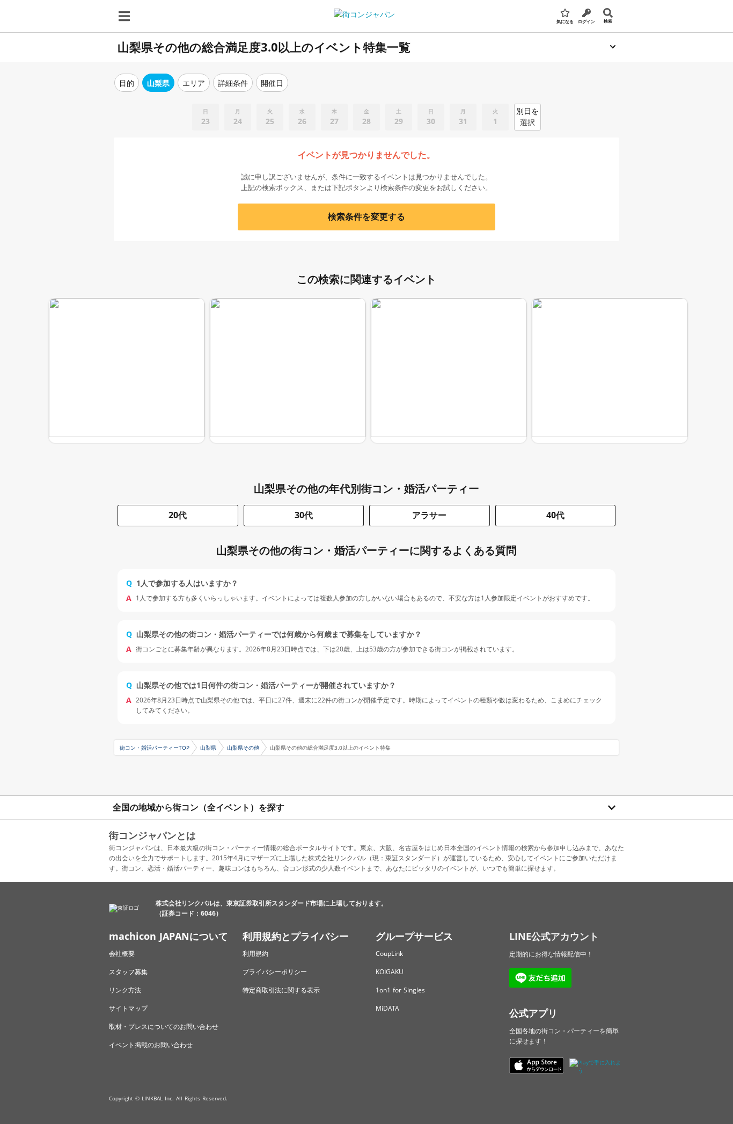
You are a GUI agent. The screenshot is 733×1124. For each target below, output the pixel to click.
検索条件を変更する (366, 216)
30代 (304, 515)
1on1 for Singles (400, 990)
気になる (565, 21)
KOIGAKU (390, 971)
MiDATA (387, 1008)
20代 (177, 515)
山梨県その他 (243, 747)
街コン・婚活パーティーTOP (154, 747)
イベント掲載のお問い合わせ (151, 1044)
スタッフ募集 (128, 971)
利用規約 (255, 953)
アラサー (429, 515)
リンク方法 (125, 990)
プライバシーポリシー (275, 971)
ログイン (586, 21)
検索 (608, 21)
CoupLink (389, 953)
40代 (555, 515)
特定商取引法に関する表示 (281, 990)
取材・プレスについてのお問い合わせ (163, 1026)
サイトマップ (128, 1008)
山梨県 (208, 747)
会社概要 (122, 953)
